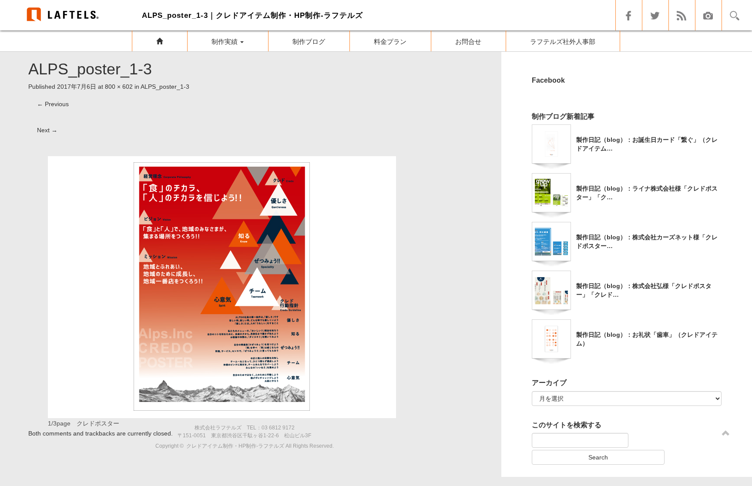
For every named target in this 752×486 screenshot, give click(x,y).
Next (47, 130)
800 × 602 (119, 86)
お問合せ (468, 41)
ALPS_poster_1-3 (165, 86)
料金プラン (390, 41)
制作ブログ (308, 41)
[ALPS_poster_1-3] (222, 286)
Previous (53, 104)
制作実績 (225, 41)
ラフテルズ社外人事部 (562, 41)
